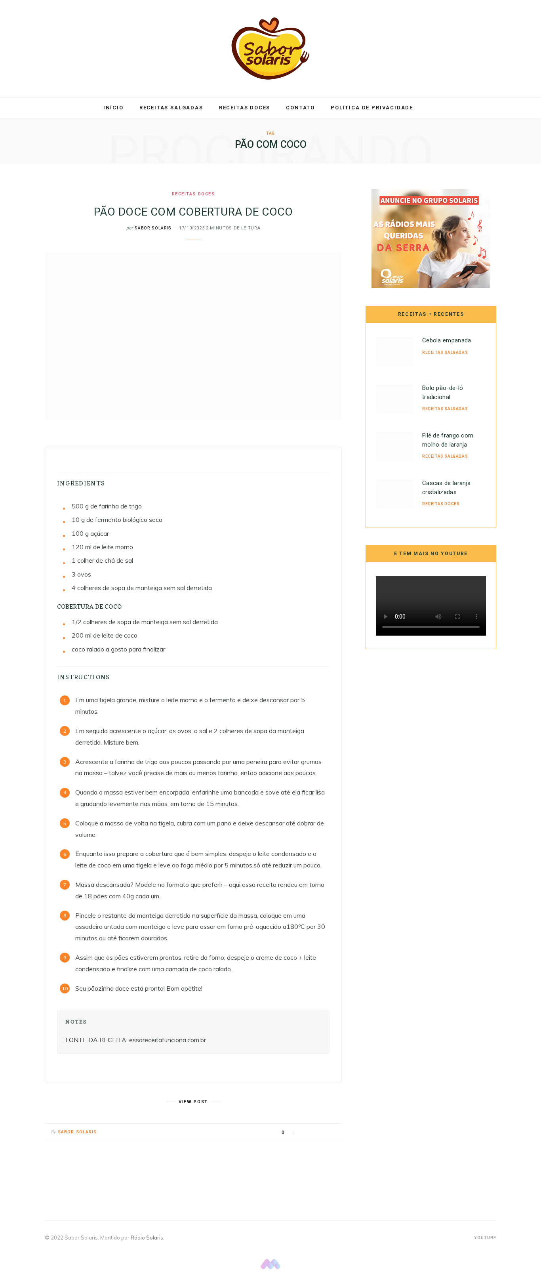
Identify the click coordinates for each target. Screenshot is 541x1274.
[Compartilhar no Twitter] (314, 1132)
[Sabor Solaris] (270, 48)
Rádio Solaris (147, 1237)
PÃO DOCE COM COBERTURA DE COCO (193, 211)
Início (113, 108)
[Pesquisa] (430, 107)
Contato (300, 108)
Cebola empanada (446, 340)
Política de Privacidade (372, 108)
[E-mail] (333, 1132)
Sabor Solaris (153, 228)
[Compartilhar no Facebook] (304, 1132)
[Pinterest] (324, 1132)
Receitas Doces (244, 108)
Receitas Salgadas (171, 108)
